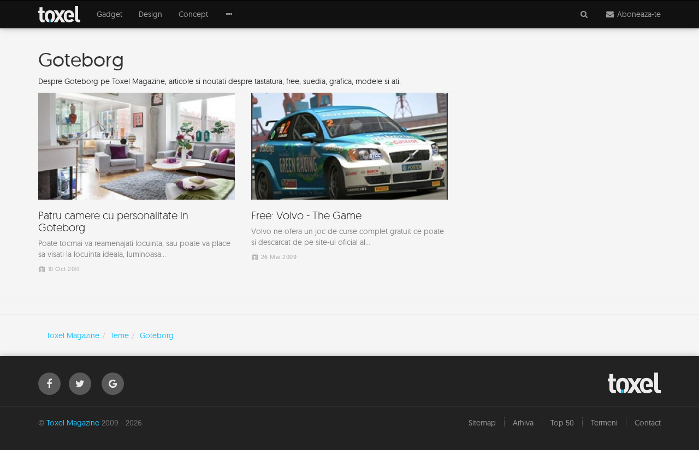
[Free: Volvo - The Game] (349, 180)
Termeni (604, 423)
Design (150, 14)
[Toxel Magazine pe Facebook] (49, 384)
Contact (648, 423)
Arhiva (523, 423)
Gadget (109, 14)
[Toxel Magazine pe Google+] (113, 384)
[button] (229, 14)
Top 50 (562, 423)
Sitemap (482, 423)
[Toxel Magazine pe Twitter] (80, 384)
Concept (193, 14)
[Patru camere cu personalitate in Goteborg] (136, 186)
